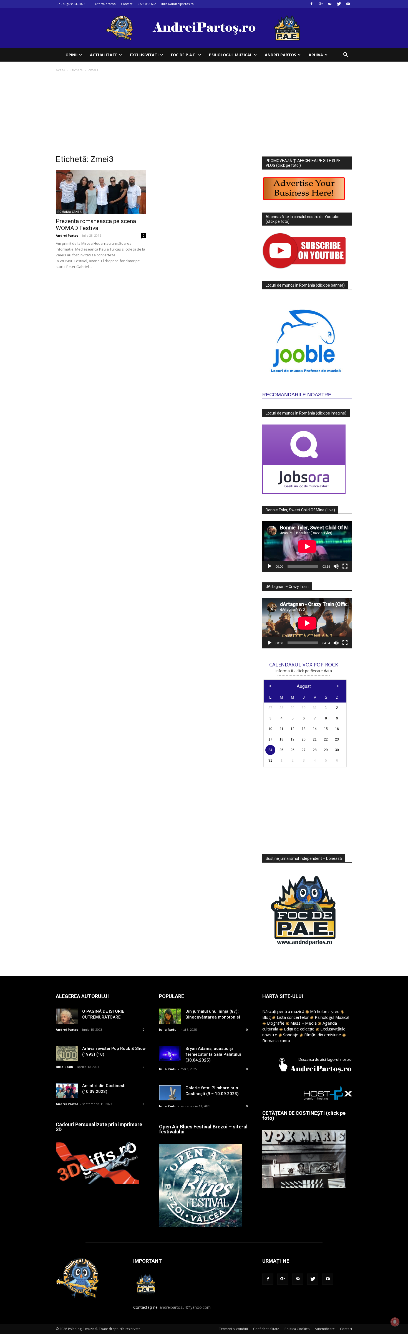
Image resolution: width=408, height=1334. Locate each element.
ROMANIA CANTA (69, 212)
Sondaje (290, 1034)
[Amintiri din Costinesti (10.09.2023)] (67, 1090)
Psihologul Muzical (332, 1017)
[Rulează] (269, 566)
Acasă (60, 70)
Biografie (275, 1023)
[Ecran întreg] (345, 566)
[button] (345, 55)
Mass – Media (303, 1023)
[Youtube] (348, 4)
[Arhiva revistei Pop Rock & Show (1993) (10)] (67, 1053)
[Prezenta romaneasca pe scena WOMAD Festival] (101, 192)
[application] (307, 546)
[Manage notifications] (395, 1321)
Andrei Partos (67, 235)
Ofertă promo (105, 4)
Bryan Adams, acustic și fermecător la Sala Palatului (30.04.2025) (213, 1054)
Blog (266, 1017)
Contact (126, 4)
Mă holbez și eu (324, 1011)
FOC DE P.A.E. (184, 54)
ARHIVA (316, 54)
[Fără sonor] (336, 566)
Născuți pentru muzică (283, 1011)
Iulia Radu (64, 1067)
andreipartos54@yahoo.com (185, 1307)
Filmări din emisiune (322, 1034)
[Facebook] (311, 4)
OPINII (71, 54)
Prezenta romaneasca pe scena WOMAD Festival (96, 224)
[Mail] (330, 4)
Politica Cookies (296, 1329)
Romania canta (276, 1040)
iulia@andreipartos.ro (177, 4)
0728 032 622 (147, 4)
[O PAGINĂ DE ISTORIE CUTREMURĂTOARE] (67, 1016)
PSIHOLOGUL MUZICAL (230, 54)
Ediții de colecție (299, 1029)
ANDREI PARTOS (280, 54)
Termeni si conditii (233, 1329)
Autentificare (325, 1329)
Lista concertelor (293, 1017)
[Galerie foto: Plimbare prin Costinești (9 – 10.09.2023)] (170, 1092)
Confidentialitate (266, 1329)
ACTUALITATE (103, 54)
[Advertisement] (204, 115)
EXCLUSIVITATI (144, 54)
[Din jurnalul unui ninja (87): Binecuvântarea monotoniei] (170, 1016)
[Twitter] (339, 4)
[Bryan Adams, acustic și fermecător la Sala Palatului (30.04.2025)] (170, 1053)
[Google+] (320, 4)
